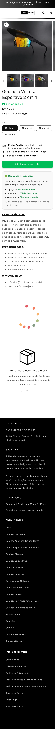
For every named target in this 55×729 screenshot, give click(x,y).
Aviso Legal (12, 700)
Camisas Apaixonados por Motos (22, 547)
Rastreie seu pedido (16, 634)
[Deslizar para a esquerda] (3, 81)
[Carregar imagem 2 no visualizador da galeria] (27, 80)
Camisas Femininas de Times (20, 608)
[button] (3, 13)
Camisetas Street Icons (17, 587)
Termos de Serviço (15, 693)
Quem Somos (12, 660)
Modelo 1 (10, 128)
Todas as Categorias (16, 641)
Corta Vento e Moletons (17, 581)
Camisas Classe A (15, 554)
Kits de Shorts (13, 614)
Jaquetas (11, 621)
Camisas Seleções (15, 574)
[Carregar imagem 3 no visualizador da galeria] (41, 80)
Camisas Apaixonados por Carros (22, 541)
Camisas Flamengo (15, 534)
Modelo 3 (44, 128)
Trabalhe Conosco (15, 706)
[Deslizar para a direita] (52, 81)
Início (8, 527)
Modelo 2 (27, 128)
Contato (10, 627)
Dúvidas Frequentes (16, 666)
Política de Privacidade (17, 673)
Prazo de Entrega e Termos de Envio (24, 679)
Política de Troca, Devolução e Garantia (26, 686)
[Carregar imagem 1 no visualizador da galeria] (13, 80)
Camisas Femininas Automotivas (22, 601)
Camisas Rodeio (14, 594)
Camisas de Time (14, 567)
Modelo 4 (10, 134)
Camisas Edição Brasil (17, 561)
